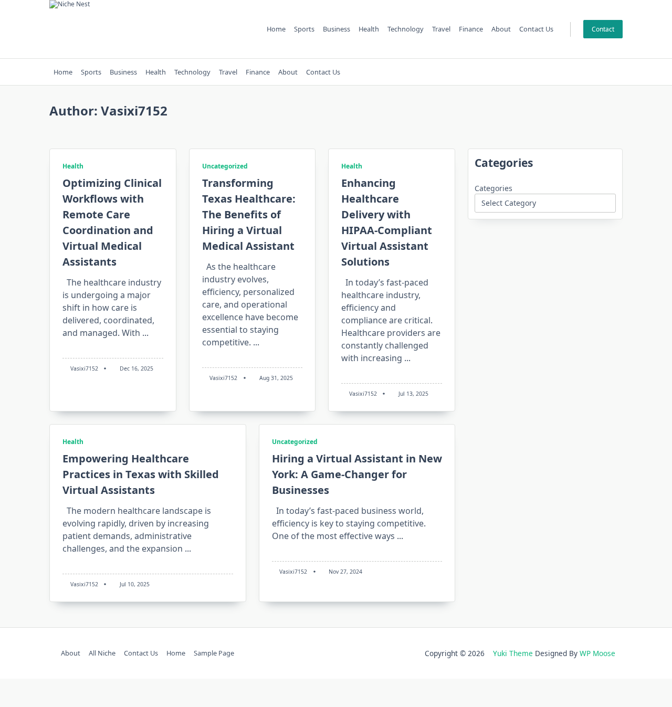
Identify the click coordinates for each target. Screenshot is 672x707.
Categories (493, 188)
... (145, 333)
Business (336, 29)
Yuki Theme (513, 653)
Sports (304, 29)
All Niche (102, 653)
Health (369, 29)
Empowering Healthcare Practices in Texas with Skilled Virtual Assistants (140, 474)
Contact (603, 29)
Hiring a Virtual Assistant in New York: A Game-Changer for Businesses (357, 474)
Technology (405, 29)
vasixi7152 (84, 368)
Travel (441, 29)
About (501, 29)
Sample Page (214, 653)
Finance (471, 29)
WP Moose (597, 653)
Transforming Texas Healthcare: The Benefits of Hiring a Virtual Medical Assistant (249, 214)
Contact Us (536, 29)
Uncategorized (225, 166)
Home (276, 29)
